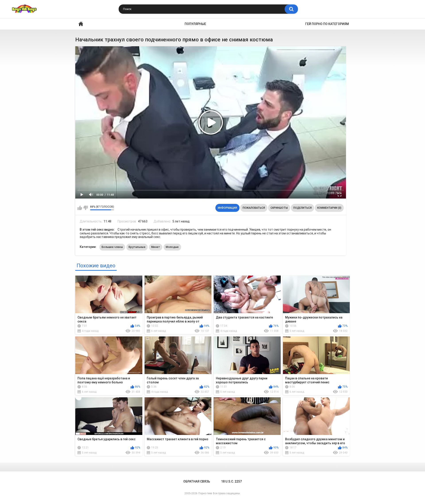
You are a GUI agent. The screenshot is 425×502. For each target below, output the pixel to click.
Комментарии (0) (329, 207)
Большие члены (112, 247)
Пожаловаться (254, 207)
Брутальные (137, 247)
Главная (80, 24)
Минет (155, 247)
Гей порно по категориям (327, 24)
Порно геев (205, 493)
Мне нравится (79, 208)
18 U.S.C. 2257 (231, 481)
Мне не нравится (85, 208)
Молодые (172, 247)
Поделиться (302, 207)
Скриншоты (279, 207)
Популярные (195, 24)
